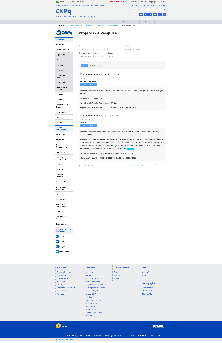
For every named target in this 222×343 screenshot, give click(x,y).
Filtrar (84, 65)
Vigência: (84, 107)
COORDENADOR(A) (87, 77)
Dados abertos (61, 224)
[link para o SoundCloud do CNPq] (146, 14)
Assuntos (78, 25)
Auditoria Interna (62, 152)
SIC (57, 194)
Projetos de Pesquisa (127, 25)
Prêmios (59, 99)
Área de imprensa (161, 22)
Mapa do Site (161, 5)
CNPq (71, 25)
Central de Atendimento (125, 22)
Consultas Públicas (63, 182)
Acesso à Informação (61, 129)
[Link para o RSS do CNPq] (164, 14)
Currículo (92, 84)
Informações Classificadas (60, 205)
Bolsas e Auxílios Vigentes (107, 25)
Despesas (59, 169)
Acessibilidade (137, 5)
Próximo (151, 166)
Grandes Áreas (84, 53)
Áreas (95, 53)
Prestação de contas (62, 88)
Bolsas (59, 60)
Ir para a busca (87, 5)
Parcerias (59, 117)
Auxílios (60, 65)
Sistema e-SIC (61, 199)
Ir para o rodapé (99, 5)
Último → (161, 166)
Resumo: (83, 98)
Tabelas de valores (61, 76)
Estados (96, 46)
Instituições (127, 46)
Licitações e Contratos (60, 175)
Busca (110, 53)
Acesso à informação (78, 2)
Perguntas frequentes (110, 22)
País (80, 46)
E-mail (84, 84)
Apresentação (62, 55)
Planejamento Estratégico (61, 217)
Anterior (143, 166)
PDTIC (58, 211)
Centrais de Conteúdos (61, 230)
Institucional (60, 44)
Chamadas (61, 70)
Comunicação (61, 112)
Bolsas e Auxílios (90, 25)
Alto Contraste (149, 5)
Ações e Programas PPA (61, 146)
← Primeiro (133, 166)
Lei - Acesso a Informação (61, 188)
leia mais (130, 149)
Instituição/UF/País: (88, 103)
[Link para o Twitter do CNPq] (155, 14)
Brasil (62, 2)
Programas (60, 94)
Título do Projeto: (87, 90)
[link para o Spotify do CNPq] (160, 14)
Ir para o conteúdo (62, 5)
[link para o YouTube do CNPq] (141, 14)
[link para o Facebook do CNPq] (150, 14)
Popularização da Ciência (62, 106)
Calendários (61, 82)
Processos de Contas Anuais (61, 158)
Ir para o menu (75, 5)
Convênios (60, 164)
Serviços (136, 22)
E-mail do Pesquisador (147, 22)
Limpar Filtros (95, 65)
